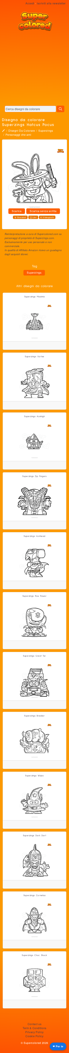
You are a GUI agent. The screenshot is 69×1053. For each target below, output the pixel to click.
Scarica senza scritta (43, 211)
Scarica (16, 211)
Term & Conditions (34, 1028)
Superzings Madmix (34, 297)
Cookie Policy (34, 1036)
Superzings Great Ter (34, 656)
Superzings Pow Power (34, 596)
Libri (34, 217)
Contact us (34, 1024)
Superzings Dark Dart (34, 836)
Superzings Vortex (34, 357)
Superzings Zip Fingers (34, 476)
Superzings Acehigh (34, 416)
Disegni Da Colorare (21, 131)
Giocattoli (21, 217)
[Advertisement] (34, 68)
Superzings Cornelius (34, 895)
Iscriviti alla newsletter (51, 3)
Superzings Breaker (34, 716)
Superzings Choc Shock (34, 955)
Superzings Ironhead (34, 536)
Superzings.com (44, 238)
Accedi (29, 3)
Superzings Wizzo (34, 776)
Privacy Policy (34, 1032)
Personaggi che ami (18, 135)
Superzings (45, 131)
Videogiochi (48, 217)
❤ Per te (58, 1046)
